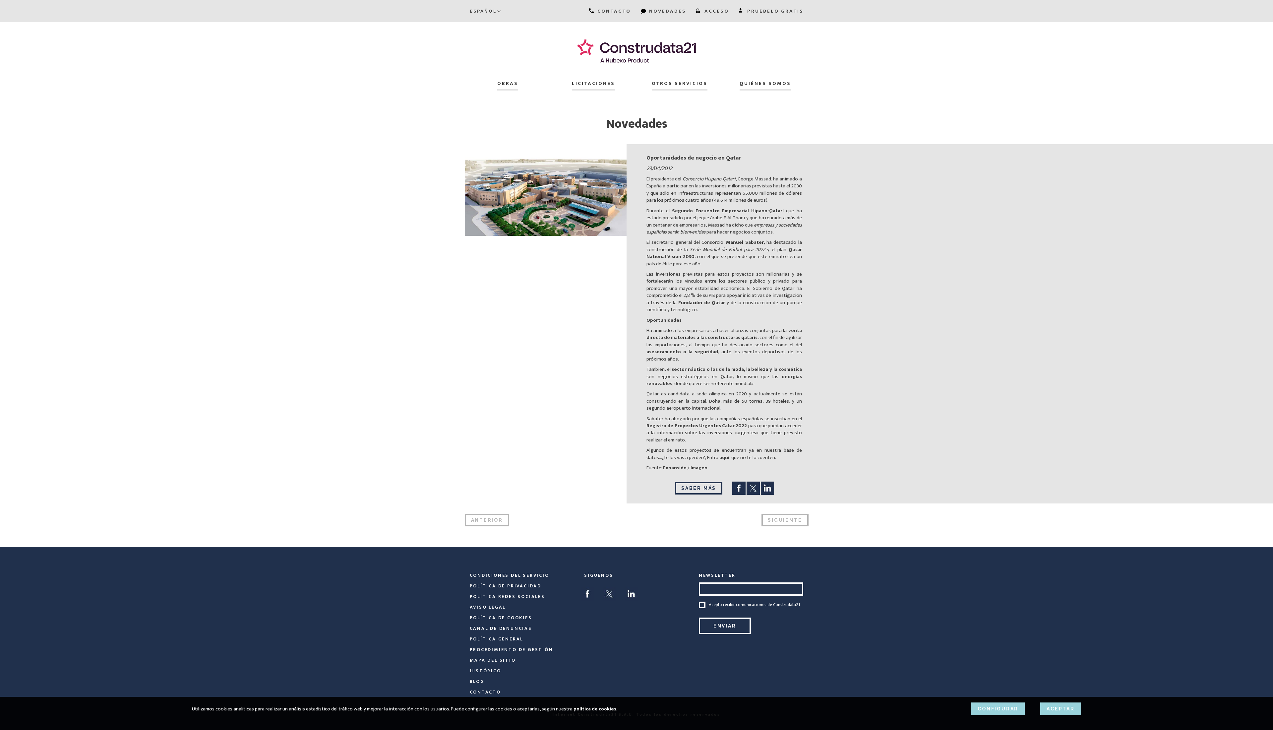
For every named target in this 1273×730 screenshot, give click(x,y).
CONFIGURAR (998, 708)
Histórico (485, 671)
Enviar (724, 626)
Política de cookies (501, 618)
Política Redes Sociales (507, 596)
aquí (724, 457)
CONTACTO (613, 11)
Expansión (675, 468)
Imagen (699, 468)
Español (483, 11)
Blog (477, 681)
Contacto (485, 692)
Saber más (698, 488)
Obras (507, 83)
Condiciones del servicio (509, 575)
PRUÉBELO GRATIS (774, 11)
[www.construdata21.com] (637, 51)
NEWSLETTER (717, 575)
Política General (496, 639)
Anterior (487, 520)
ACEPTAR (1061, 708)
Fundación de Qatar (701, 303)
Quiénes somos (765, 83)
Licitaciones (593, 83)
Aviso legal (488, 607)
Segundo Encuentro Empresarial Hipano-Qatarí (729, 211)
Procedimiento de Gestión (511, 649)
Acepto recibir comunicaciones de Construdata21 (754, 605)
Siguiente (785, 520)
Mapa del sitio (493, 660)
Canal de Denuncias (501, 628)
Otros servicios (679, 83)
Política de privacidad (506, 586)
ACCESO (715, 11)
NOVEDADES (666, 11)
